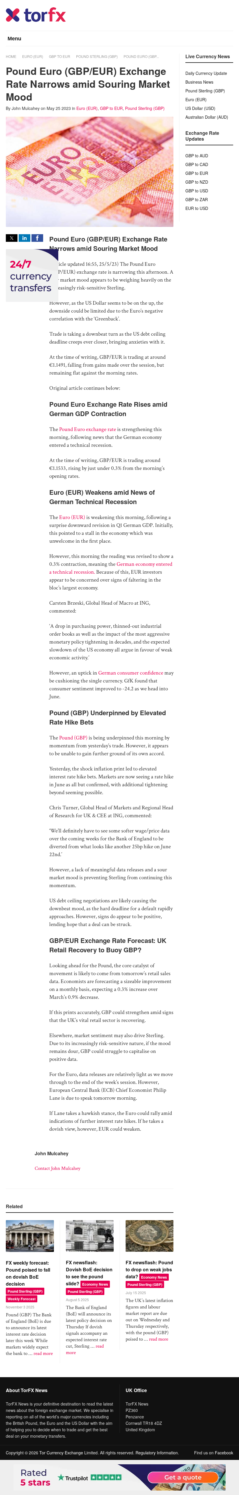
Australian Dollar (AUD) (206, 117)
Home (11, 56)
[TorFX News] (36, 20)
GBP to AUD (196, 155)
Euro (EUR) (32, 56)
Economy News (95, 1284)
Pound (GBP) (73, 738)
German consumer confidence (130, 673)
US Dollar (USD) (200, 108)
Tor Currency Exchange (61, 1453)
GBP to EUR (59, 56)
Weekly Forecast (22, 1298)
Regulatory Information (157, 1453)
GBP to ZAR (196, 199)
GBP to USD (196, 191)
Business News (199, 82)
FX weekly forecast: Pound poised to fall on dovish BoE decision (28, 1273)
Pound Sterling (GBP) (97, 56)
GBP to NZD (196, 182)
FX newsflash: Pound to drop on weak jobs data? (149, 1269)
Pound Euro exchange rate (87, 429)
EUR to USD (196, 208)
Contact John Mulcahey (57, 1168)
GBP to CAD (196, 164)
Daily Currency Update (206, 73)
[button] (11, 238)
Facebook (224, 1453)
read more (43, 1353)
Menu (14, 39)
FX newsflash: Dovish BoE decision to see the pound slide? (89, 1273)
